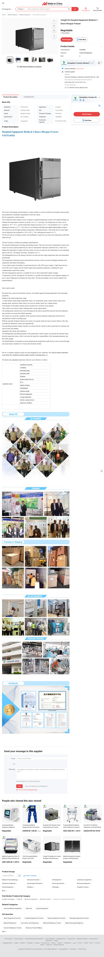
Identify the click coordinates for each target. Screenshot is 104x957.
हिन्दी (91, 943)
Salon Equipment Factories (12, 918)
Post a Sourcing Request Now (26, 790)
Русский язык (45, 943)
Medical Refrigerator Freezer (52, 923)
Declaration (73, 949)
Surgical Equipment (42, 908)
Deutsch (60, 943)
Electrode (29, 908)
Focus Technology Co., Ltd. (38, 949)
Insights (56, 940)
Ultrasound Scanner (33, 880)
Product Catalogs (30, 876)
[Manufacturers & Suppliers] (52, 3)
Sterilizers (30, 887)
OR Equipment (56, 880)
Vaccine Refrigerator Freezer (13, 928)
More (4, 932)
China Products (18, 938)
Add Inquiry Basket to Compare (30, 66)
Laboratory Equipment (84, 880)
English (16, 943)
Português (30, 943)
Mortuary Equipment (83, 883)
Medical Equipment (25, 14)
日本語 (86, 943)
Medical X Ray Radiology (9, 880)
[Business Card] (99, 105)
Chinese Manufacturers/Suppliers (34, 938)
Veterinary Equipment (9, 883)
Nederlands (67, 943)
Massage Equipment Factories (79, 918)
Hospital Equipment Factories (34, 918)
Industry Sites (71, 938)
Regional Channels (82, 938)
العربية (74, 943)
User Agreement (63, 949)
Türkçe (42, 944)
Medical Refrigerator (10, 923)
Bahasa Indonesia (59, 944)
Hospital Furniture (82, 887)
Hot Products (8, 938)
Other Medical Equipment (39, 14)
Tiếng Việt (49, 944)
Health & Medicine (12, 14)
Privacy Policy (82, 949)
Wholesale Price (61, 938)
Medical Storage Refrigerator (74, 923)
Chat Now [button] (82, 39)
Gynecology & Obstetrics (34, 883)
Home (3, 14)
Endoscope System (58, 883)
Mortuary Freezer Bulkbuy (34, 928)
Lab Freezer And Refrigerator (30, 923)
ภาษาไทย (96, 943)
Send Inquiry (66, 39)
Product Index (93, 938)
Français (37, 943)
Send (19, 786)
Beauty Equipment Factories (56, 918)
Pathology (55, 887)
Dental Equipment (7, 887)
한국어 (80, 943)
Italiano (53, 943)
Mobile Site (49, 940)
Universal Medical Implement (13, 908)
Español (22, 943)
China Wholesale (50, 938)
